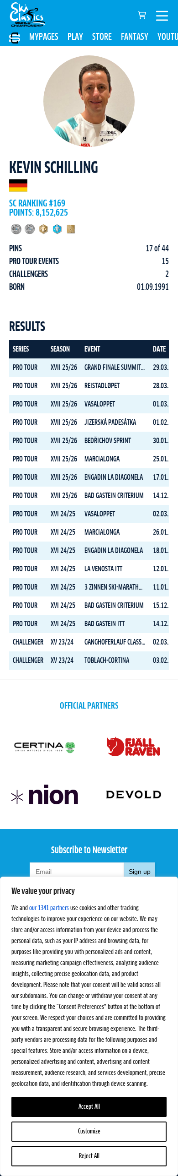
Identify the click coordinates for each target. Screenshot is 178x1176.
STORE (102, 37)
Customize (89, 1131)
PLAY (75, 37)
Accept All (89, 1107)
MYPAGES (43, 37)
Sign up (140, 871)
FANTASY (134, 37)
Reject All (89, 1156)
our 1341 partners (49, 908)
